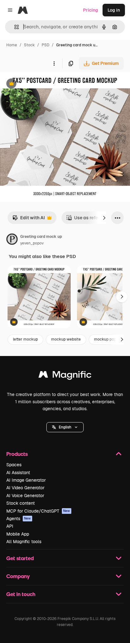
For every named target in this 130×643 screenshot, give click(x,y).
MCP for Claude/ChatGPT (38, 511)
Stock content (20, 503)
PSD (45, 45)
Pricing (90, 10)
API (9, 526)
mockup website (66, 339)
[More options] (54, 63)
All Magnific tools (23, 541)
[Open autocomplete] (14, 27)
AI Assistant (18, 472)
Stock (29, 45)
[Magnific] (65, 376)
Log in (114, 10)
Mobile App (17, 534)
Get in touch (20, 594)
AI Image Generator (26, 480)
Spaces (13, 465)
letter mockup (25, 339)
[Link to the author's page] (12, 240)
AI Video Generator (25, 488)
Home (11, 45)
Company (18, 576)
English (65, 427)
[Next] (104, 217)
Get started (20, 558)
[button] (65, 427)
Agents (18, 518)
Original (40, 84)
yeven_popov (32, 243)
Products (17, 454)
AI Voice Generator (25, 495)
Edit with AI (28, 219)
